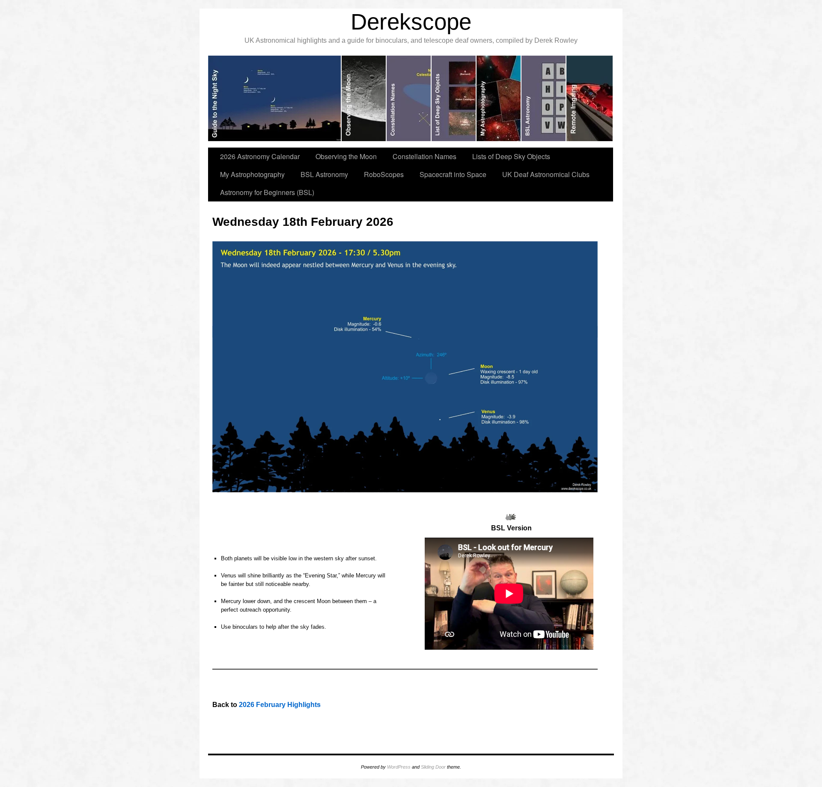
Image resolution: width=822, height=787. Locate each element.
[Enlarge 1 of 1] (586, 252)
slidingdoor (275, 98)
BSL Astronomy (324, 174)
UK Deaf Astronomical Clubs (546, 174)
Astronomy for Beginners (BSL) (267, 192)
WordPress (399, 766)
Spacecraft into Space (453, 174)
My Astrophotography (252, 174)
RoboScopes (384, 174)
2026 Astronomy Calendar (260, 156)
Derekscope (411, 21)
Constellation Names (424, 156)
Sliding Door (433, 766)
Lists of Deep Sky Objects (511, 156)
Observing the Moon (346, 156)
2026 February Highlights (280, 704)
